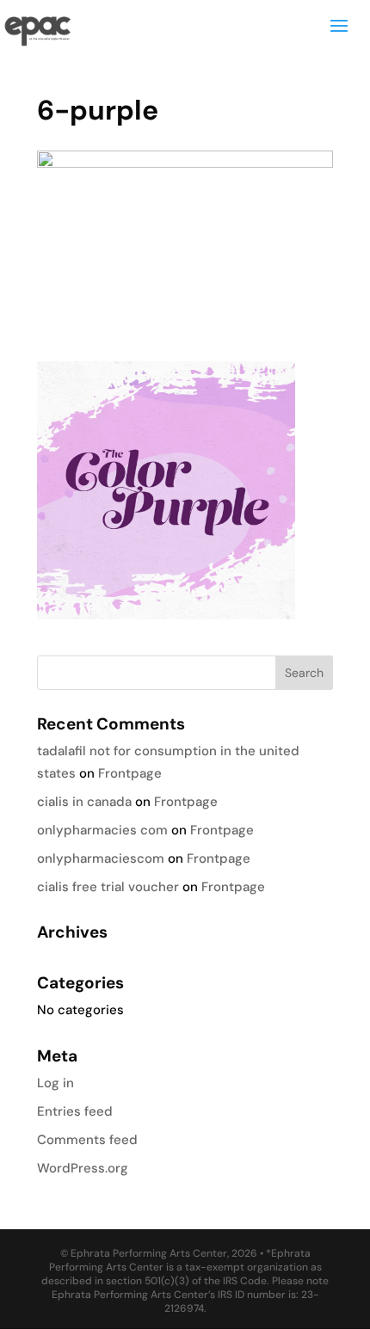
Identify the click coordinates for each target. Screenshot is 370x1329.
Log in (55, 1083)
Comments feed (87, 1139)
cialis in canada (84, 801)
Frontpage (130, 773)
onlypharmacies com (102, 830)
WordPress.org (82, 1168)
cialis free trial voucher (108, 886)
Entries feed (75, 1111)
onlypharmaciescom (100, 858)
